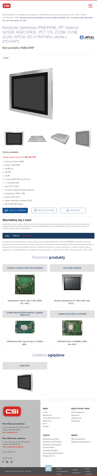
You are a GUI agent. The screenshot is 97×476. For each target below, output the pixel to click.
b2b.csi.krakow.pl (77, 412)
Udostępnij (75, 210)
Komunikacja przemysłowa (53, 453)
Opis (7, 235)
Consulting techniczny (51, 418)
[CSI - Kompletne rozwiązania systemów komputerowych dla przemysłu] (12, 411)
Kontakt (26, 235)
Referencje (47, 421)
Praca (45, 424)
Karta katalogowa (46, 210)
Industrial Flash (48, 447)
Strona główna (9, 15)
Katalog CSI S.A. (49, 456)
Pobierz (16, 235)
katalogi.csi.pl (76, 418)
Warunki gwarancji (78, 439)
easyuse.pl (75, 415)
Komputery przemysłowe (27, 15)
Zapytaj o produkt (17, 210)
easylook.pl (75, 421)
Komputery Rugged (50, 450)
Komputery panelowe (51, 439)
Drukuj (5, 58)
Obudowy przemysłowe (52, 445)
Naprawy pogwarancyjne (80, 442)
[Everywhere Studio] (48, 471)
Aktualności (47, 415)
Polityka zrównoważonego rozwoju (62, 471)
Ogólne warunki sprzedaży (88, 471)
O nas (45, 412)
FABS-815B (32, 157)
